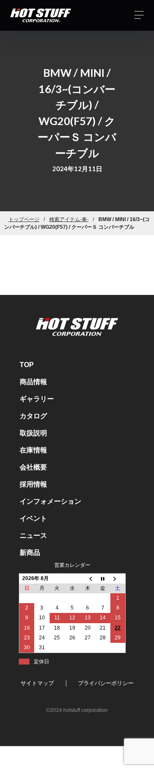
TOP (27, 364)
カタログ (33, 416)
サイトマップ (37, 683)
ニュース (33, 535)
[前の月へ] (87, 578)
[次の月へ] (118, 578)
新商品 (30, 552)
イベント (33, 518)
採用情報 (33, 484)
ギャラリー (37, 398)
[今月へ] (102, 578)
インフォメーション (50, 501)
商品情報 (33, 381)
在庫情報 (33, 450)
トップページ (24, 219)
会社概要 (33, 467)
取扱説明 (33, 433)
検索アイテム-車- (69, 219)
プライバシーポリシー (105, 683)
